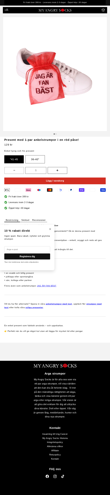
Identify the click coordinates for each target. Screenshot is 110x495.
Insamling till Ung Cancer (55, 434)
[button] (6, 10)
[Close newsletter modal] (50, 229)
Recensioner (39, 220)
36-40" (35, 159)
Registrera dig (27, 256)
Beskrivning (12, 220)
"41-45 (14, 159)
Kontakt (55, 459)
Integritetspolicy (55, 442)
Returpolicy (55, 454)
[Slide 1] (54, 134)
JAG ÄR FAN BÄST (46, 286)
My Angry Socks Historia (55, 438)
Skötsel (25, 220)
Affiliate (55, 450)
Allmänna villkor (55, 446)
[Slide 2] (55, 134)
